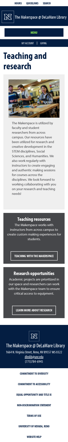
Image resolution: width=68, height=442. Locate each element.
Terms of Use (34, 416)
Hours (18, 3)
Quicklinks (32, 3)
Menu (34, 32)
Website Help (34, 437)
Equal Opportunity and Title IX (34, 394)
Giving (43, 43)
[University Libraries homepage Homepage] (34, 336)
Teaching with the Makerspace (34, 256)
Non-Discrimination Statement (34, 405)
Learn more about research (34, 310)
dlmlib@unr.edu (34, 356)
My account (28, 43)
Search (47, 3)
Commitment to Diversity (34, 373)
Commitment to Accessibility (34, 384)
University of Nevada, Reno (34, 426)
